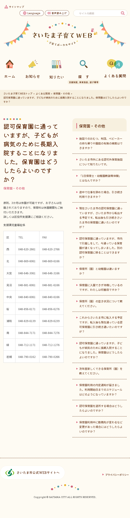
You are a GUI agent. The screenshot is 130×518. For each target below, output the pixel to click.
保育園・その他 (61, 93)
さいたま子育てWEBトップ (17, 93)
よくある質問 (43, 93)
